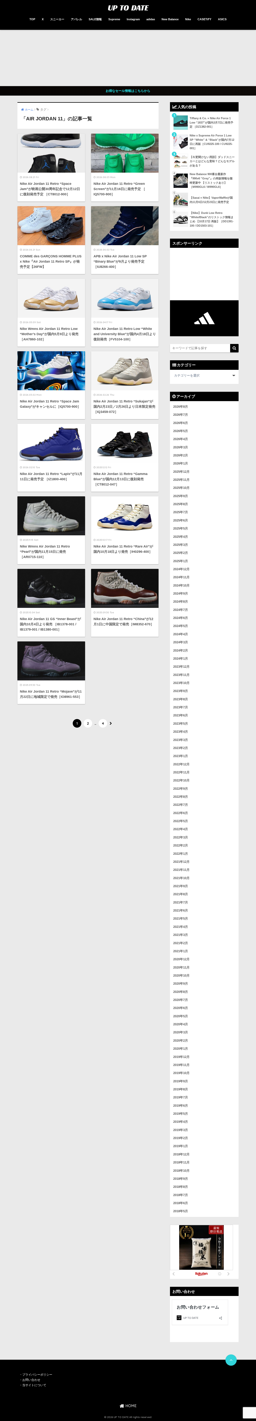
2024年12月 (181, 569)
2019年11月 (181, 1065)
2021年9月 (180, 886)
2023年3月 (180, 740)
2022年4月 (180, 829)
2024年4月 (180, 634)
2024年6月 (180, 618)
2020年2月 (180, 1040)
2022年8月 (180, 797)
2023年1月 (180, 756)
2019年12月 (181, 1057)
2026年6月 (180, 423)
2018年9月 (180, 1179)
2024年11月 (181, 577)
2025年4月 (180, 537)
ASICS (222, 19)
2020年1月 (180, 1048)
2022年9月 (180, 788)
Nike (188, 19)
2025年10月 (181, 488)
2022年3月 (180, 837)
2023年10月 (181, 683)
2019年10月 (181, 1073)
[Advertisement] (128, 58)
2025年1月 (180, 561)
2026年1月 (180, 463)
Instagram (133, 19)
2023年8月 (180, 699)
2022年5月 (180, 821)
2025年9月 (180, 496)
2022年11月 (181, 772)
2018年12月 (181, 1154)
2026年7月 (180, 414)
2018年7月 (180, 1195)
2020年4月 (180, 1024)
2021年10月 (181, 878)
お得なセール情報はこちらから (128, 91)
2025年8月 (180, 504)
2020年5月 (180, 1016)
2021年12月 (181, 862)
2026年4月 (180, 439)
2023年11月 (181, 675)
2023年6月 (180, 715)
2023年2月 (180, 748)
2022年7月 (180, 805)
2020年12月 (181, 959)
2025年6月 (180, 520)
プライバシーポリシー (37, 1374)
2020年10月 (181, 975)
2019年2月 (180, 1138)
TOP (32, 19)
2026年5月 (180, 431)
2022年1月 (180, 853)
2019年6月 (180, 1105)
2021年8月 (180, 894)
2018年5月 (180, 1211)
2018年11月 (181, 1162)
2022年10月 (181, 780)
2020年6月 (180, 1008)
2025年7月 (180, 512)
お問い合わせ (31, 1379)
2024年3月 (180, 642)
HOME (130, 1405)
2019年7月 (180, 1097)
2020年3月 (180, 1032)
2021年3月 (180, 935)
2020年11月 (181, 967)
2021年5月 (180, 918)
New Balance (170, 19)
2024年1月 (180, 658)
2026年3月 (180, 447)
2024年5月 (180, 626)
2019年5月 (180, 1113)
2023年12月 (181, 666)
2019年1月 (180, 1146)
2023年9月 (180, 691)
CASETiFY (204, 19)
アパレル (76, 19)
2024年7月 (180, 610)
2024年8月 (180, 601)
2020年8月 (180, 992)
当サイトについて (34, 1385)
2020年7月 (180, 1000)
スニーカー (57, 19)
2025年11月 (181, 480)
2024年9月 (180, 593)
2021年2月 (180, 943)
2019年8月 (180, 1089)
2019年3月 (180, 1130)
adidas (150, 19)
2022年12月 (181, 764)
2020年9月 (180, 983)
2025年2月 (180, 553)
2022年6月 (180, 813)
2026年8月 (180, 406)
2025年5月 (180, 528)
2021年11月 (181, 870)
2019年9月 (180, 1081)
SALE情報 (95, 19)
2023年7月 (180, 707)
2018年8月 (180, 1187)
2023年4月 (180, 731)
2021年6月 (180, 910)
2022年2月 (180, 845)
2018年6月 (180, 1203)
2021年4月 (180, 927)
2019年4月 (180, 1122)
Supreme (114, 19)
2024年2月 (180, 650)
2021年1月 (180, 951)
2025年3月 (180, 545)
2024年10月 (181, 585)
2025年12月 (181, 471)
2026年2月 (180, 455)
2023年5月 (180, 723)
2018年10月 (181, 1170)
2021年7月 (180, 902)
